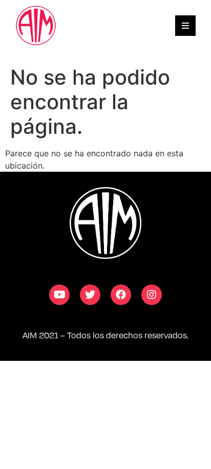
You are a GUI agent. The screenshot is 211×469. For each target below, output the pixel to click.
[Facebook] (121, 294)
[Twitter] (90, 294)
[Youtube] (59, 294)
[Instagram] (151, 294)
